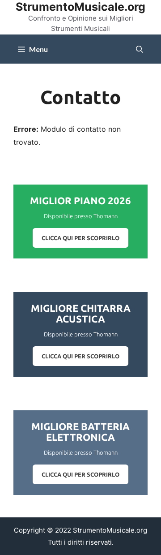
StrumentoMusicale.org (80, 6)
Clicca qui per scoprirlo (80, 238)
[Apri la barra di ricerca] (139, 49)
